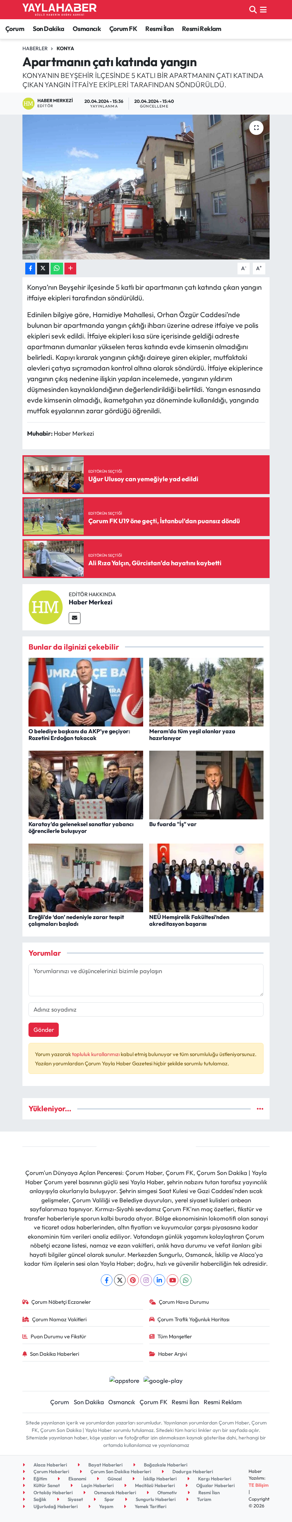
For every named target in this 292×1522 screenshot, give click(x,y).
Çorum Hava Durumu (184, 1301)
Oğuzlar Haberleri (215, 1485)
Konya (65, 48)
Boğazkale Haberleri (165, 1465)
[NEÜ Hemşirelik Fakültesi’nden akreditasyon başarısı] (206, 877)
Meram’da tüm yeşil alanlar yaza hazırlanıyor (192, 734)
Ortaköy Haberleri (52, 1492)
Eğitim (39, 1478)
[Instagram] (146, 1280)
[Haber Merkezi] (45, 606)
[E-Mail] (74, 618)
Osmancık (87, 29)
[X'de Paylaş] (43, 268)
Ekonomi (76, 1478)
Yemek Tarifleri (150, 1506)
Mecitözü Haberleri (154, 1485)
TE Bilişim (258, 1485)
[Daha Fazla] (70, 268)
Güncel (114, 1478)
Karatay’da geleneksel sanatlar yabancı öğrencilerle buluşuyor (81, 827)
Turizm (203, 1499)
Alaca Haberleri (49, 1465)
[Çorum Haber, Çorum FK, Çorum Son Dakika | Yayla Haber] (59, 9)
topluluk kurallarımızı (96, 1054)
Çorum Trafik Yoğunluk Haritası (193, 1319)
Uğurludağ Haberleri (55, 1506)
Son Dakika (48, 29)
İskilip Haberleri (159, 1478)
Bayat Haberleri (104, 1465)
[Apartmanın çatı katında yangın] (146, 187)
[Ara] (253, 9)
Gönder (43, 1029)
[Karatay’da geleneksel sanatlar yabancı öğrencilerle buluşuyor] (85, 784)
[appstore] (124, 1379)
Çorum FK (123, 29)
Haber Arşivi (172, 1353)
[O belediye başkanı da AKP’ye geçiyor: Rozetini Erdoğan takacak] (85, 691)
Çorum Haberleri (50, 1471)
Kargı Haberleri (214, 1478)
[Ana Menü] (263, 9)
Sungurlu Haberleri (155, 1499)
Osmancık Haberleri (114, 1492)
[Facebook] (107, 1280)
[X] (120, 1280)
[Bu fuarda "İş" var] (206, 784)
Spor (108, 1499)
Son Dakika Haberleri (54, 1353)
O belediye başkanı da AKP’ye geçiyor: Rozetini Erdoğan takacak (79, 734)
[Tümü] (260, 1108)
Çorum (14, 29)
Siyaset (75, 1499)
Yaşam (105, 1506)
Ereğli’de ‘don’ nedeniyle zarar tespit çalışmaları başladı (76, 920)
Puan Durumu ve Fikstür (58, 1336)
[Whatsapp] (186, 1280)
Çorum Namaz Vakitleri (59, 1319)
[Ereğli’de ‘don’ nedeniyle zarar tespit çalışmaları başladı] (85, 877)
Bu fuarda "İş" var (173, 824)
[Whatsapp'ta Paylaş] (57, 268)
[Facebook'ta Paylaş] (30, 268)
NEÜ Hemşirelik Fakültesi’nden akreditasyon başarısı (189, 920)
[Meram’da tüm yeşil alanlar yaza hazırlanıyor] (206, 691)
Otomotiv (166, 1492)
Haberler (35, 48)
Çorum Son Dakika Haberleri (120, 1471)
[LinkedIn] (159, 1280)
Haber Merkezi (91, 602)
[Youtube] (172, 1280)
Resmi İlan (159, 29)
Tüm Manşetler (174, 1336)
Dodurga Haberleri (192, 1471)
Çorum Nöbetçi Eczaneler (61, 1301)
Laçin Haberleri (97, 1485)
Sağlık (39, 1499)
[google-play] (163, 1379)
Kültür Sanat (46, 1485)
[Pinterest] (133, 1280)
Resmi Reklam (201, 29)
